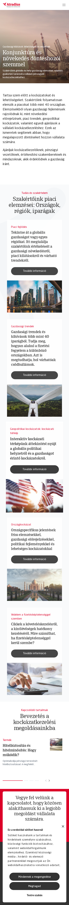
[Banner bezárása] (63, 826)
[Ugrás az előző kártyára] (46, 780)
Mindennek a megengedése (34, 877)
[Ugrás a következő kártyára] (49, 780)
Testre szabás (34, 895)
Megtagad (34, 886)
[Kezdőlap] (11, 5)
